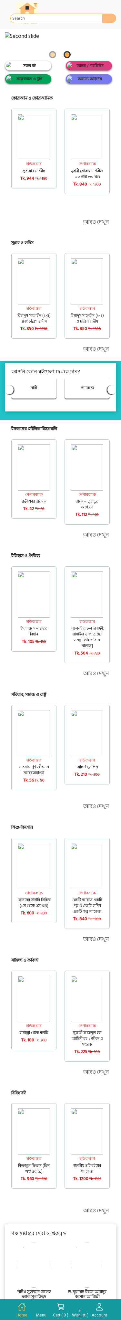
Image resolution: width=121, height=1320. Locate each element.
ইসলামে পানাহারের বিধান (33, 631)
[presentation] (96, 97)
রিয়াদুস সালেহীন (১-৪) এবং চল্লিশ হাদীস (34, 318)
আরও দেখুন (96, 222)
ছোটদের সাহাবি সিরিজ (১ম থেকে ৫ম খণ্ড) (34, 903)
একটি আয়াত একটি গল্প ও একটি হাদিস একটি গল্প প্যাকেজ (87, 906)
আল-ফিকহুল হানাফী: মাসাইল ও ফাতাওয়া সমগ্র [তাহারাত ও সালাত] (87, 637)
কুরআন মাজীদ (34, 171)
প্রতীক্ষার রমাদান (34, 501)
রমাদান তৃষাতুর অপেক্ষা (87, 504)
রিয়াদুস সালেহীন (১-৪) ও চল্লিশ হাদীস (87, 318)
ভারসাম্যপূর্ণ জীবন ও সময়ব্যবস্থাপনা (34, 770)
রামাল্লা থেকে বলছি (34, 1032)
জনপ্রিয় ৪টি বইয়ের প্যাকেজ (87, 1168)
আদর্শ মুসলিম (87, 767)
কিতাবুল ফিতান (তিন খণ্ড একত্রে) (34, 1168)
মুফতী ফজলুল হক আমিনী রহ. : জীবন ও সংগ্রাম (87, 1038)
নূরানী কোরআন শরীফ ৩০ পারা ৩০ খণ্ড (87, 174)
